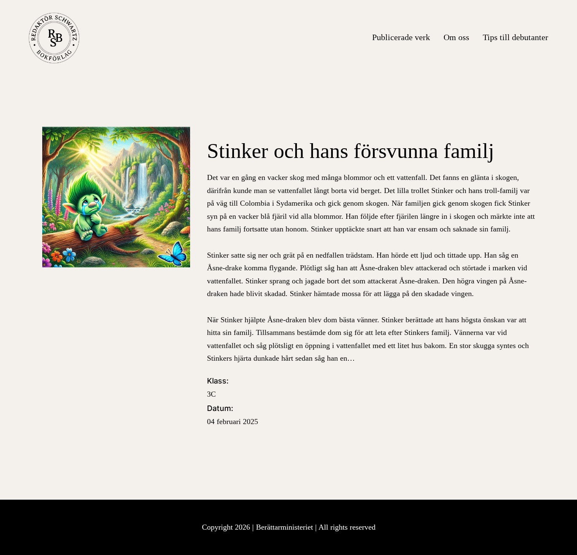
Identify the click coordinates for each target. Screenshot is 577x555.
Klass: (218, 387)
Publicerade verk (401, 37)
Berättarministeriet (285, 527)
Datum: (232, 415)
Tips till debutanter (515, 37)
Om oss (456, 37)
